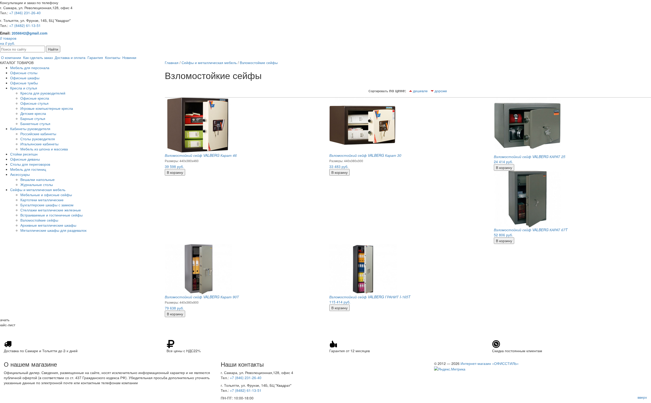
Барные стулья (32, 118)
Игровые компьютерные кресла (46, 108)
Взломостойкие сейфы (39, 220)
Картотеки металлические (42, 199)
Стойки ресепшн (24, 154)
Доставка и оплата (70, 57)
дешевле (420, 90)
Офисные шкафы (24, 77)
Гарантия (95, 57)
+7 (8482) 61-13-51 (25, 25)
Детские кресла (33, 113)
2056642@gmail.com (29, 33)
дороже (441, 90)
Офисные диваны (25, 159)
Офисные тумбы (24, 82)
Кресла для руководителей (42, 93)
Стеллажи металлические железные (50, 209)
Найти (53, 49)
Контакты (112, 57)
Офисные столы (23, 72)
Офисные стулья (34, 103)
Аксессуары (20, 174)
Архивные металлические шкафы (48, 225)
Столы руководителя (37, 138)
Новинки (129, 57)
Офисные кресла (34, 98)
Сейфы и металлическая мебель (37, 189)
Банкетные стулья (35, 123)
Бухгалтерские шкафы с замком (46, 204)
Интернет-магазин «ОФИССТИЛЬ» (490, 363)
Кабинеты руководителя (30, 128)
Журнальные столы (36, 184)
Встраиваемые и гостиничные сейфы (51, 215)
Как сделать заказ (38, 57)
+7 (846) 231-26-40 (25, 12)
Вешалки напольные (37, 179)
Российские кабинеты (38, 133)
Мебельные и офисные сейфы (46, 194)
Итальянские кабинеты (39, 143)
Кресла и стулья (23, 87)
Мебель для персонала (29, 67)
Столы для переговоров (30, 164)
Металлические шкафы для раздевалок (53, 230)
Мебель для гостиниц (28, 169)
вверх (642, 397)
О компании (11, 57)
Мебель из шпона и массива (44, 148)
